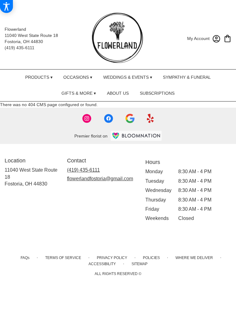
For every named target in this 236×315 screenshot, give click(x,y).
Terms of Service (63, 258)
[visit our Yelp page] (150, 118)
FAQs (25, 258)
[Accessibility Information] (6, 6)
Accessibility (102, 264)
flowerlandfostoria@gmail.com (100, 178)
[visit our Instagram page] (87, 118)
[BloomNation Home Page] (136, 136)
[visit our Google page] (130, 118)
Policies (151, 258)
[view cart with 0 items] (227, 38)
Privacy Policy (112, 258)
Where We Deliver (194, 258)
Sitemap (140, 264)
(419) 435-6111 (19, 47)
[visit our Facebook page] (108, 118)
